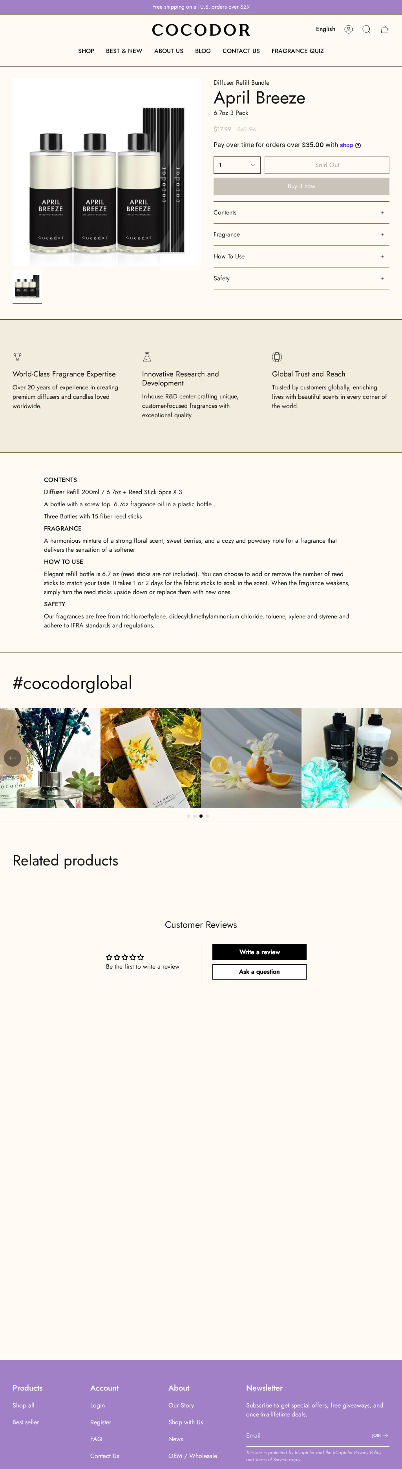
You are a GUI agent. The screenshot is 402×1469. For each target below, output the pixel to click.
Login (97, 1405)
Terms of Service (271, 1459)
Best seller (26, 1422)
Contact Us (104, 1455)
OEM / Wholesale (192, 1455)
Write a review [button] (259, 951)
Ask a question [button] (259, 971)
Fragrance (227, 234)
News (175, 1439)
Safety (222, 278)
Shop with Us (185, 1422)
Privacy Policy (367, 1452)
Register (100, 1422)
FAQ (96, 1439)
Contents (225, 212)
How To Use (229, 256)
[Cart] (385, 29)
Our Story (181, 1405)
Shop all (24, 1405)
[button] (86, 51)
